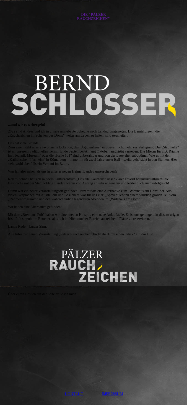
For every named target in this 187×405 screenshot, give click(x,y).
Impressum (112, 394)
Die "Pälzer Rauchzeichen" (93, 16)
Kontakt (74, 394)
